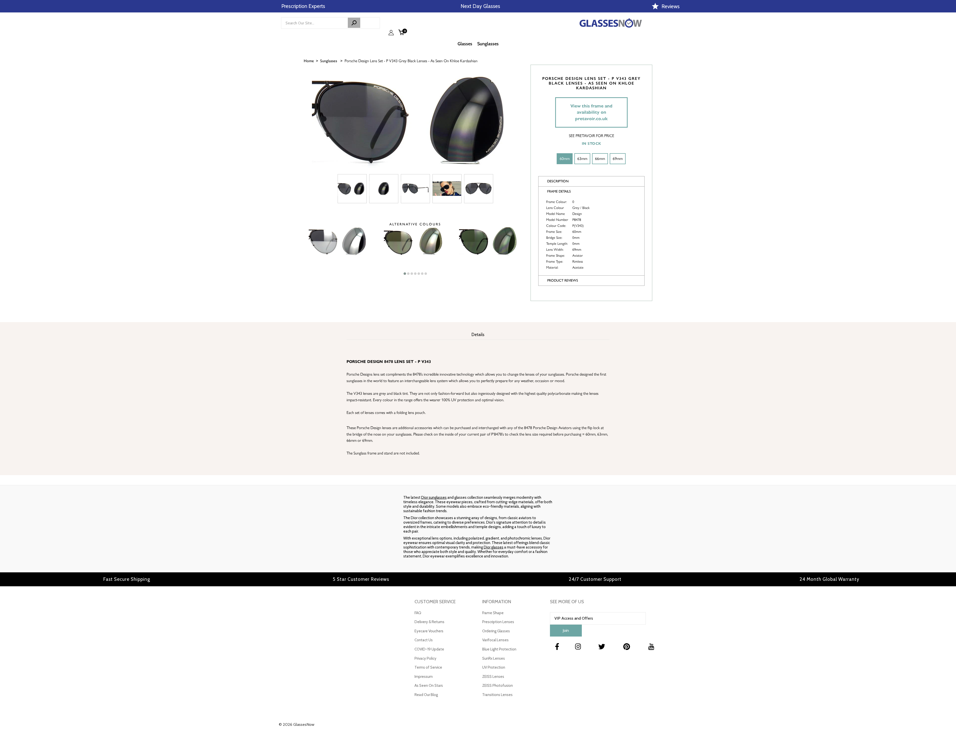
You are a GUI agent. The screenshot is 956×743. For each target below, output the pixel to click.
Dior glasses (493, 547)
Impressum (424, 676)
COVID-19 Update (429, 649)
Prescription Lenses (498, 622)
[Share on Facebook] (950, 86)
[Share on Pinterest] (950, 111)
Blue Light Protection (499, 649)
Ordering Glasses (496, 631)
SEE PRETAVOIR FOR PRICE (591, 135)
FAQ (418, 613)
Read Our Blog (426, 695)
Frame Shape (493, 613)
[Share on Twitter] (950, 99)
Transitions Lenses (497, 695)
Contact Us (424, 640)
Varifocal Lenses (495, 640)
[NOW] (354, 23)
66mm (600, 158)
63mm (582, 158)
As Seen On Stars (429, 685)
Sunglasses (328, 60)
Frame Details (559, 191)
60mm (565, 158)
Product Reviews (562, 280)
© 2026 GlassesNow (296, 724)
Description (558, 181)
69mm (618, 158)
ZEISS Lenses (493, 676)
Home (309, 60)
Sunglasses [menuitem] (488, 44)
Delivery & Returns (429, 622)
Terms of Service (428, 667)
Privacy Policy (425, 658)
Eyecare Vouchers (429, 631)
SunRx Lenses (493, 658)
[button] (405, 273)
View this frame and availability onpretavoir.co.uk (591, 112)
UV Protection (493, 667)
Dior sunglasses (434, 497)
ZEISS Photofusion (497, 685)
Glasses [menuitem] (465, 44)
